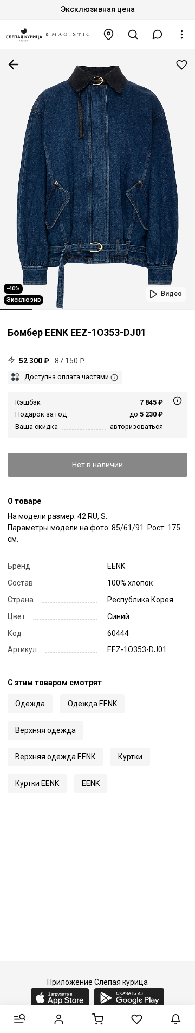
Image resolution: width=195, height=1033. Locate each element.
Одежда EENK (92, 703)
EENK (91, 783)
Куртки (130, 756)
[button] (157, 34)
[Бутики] (109, 34)
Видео (171, 293)
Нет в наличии (97, 464)
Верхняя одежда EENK (55, 756)
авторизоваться (136, 427)
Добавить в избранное (181, 64)
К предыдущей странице (13, 64)
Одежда (30, 703)
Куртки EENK (37, 783)
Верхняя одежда (45, 730)
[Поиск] (133, 34)
